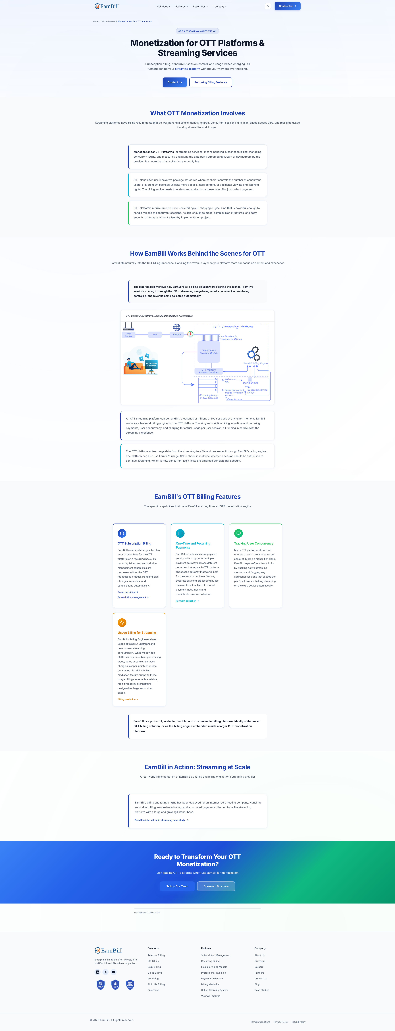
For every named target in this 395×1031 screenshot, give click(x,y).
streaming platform (187, 68)
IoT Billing (153, 978)
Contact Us (286, 6)
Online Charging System (214, 990)
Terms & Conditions (260, 1022)
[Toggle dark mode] (268, 6)
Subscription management (132, 597)
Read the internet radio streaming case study (160, 820)
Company (218, 6)
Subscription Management (215, 955)
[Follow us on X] (105, 972)
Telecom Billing (156, 955)
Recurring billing (126, 592)
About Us (260, 955)
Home (95, 21)
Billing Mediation (210, 984)
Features (181, 6)
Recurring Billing (210, 961)
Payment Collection (212, 978)
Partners (259, 972)
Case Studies (262, 990)
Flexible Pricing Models (214, 966)
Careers (259, 966)
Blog (257, 984)
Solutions (162, 6)
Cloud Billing (155, 972)
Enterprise (153, 990)
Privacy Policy (281, 1022)
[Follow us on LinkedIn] (97, 972)
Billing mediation (127, 699)
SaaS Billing (154, 966)
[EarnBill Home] (106, 6)
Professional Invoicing (213, 972)
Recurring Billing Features (211, 82)
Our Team (260, 961)
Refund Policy (299, 1022)
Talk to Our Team (177, 886)
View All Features (210, 995)
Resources (199, 6)
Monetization (108, 21)
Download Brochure (216, 886)
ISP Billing (153, 961)
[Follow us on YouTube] (113, 972)
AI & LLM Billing (156, 984)
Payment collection (186, 600)
